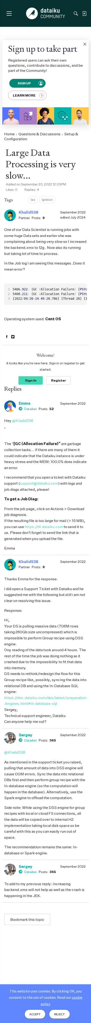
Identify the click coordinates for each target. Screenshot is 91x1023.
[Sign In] (84, 13)
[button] (85, 44)
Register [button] (58, 380)
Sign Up (24, 83)
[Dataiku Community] (45, 13)
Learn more (24, 95)
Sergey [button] (25, 735)
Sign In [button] (30, 380)
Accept (35, 1014)
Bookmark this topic (27, 919)
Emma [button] (24, 403)
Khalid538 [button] (28, 212)
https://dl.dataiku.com (44, 526)
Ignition (47, 200)
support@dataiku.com (39, 483)
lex (33, 200)
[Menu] (9, 13)
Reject (59, 1014)
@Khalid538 (22, 420)
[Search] (76, 13)
